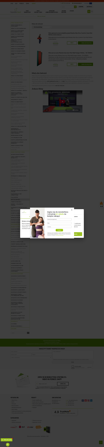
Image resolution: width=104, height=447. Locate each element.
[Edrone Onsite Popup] (52, 223)
